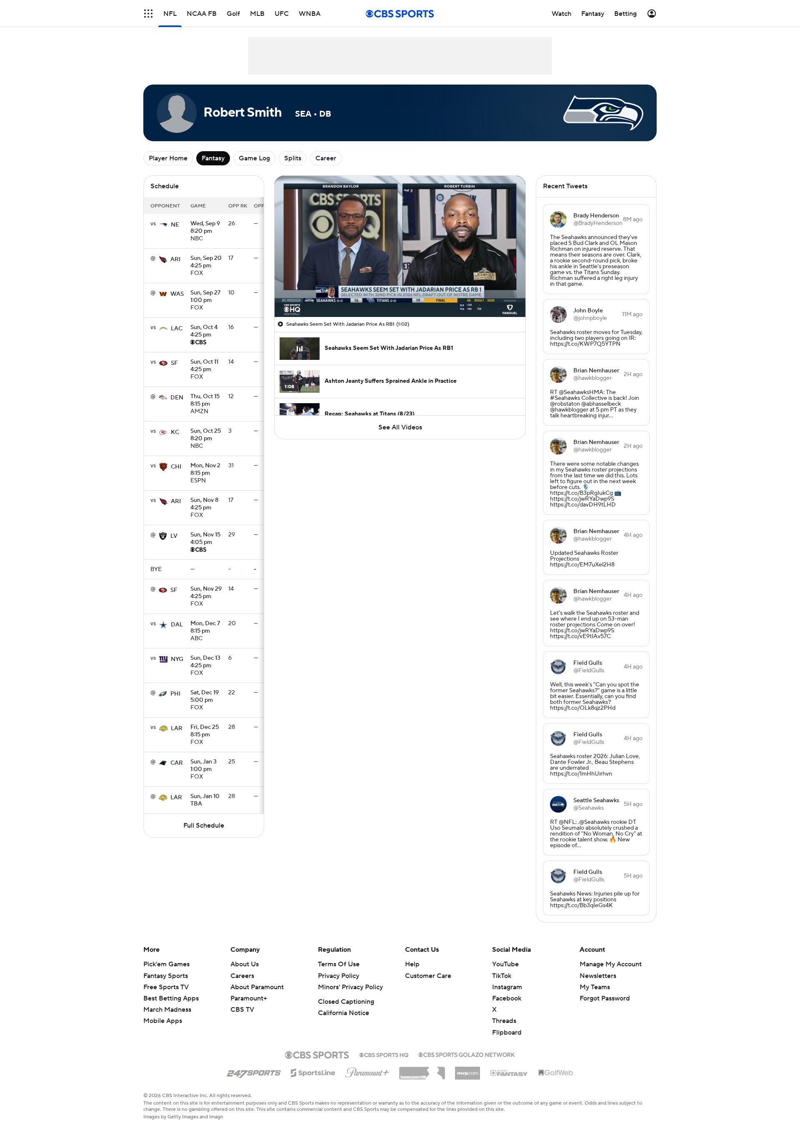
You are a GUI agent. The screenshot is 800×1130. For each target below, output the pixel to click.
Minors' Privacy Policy (350, 987)
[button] (148, 13)
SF (174, 363)
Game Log (254, 158)
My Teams (595, 987)
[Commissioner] (422, 1070)
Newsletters (598, 976)
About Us (244, 964)
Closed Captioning (346, 1002)
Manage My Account (611, 964)
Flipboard (507, 1032)
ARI (175, 259)
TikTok (501, 976)
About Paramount (257, 987)
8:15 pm (205, 401)
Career (325, 158)
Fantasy (213, 158)
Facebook (506, 998)
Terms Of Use (339, 964)
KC (175, 432)
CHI (176, 467)
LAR (176, 728)
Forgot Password (605, 998)
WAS (177, 294)
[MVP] (467, 1070)
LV (174, 536)
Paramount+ (248, 998)
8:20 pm (205, 228)
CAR (176, 763)
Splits (292, 158)
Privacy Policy (338, 976)
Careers (242, 976)
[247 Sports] (254, 1071)
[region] (400, 246)
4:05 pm (205, 539)
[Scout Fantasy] (509, 1072)
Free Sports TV (166, 987)
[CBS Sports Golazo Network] (466, 1054)
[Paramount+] (367, 1071)
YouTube (505, 964)
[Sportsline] (313, 1072)
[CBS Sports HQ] (383, 1054)
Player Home (168, 158)
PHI (175, 694)
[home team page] (163, 225)
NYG (177, 659)
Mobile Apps (162, 1021)
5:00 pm (204, 697)
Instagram (507, 987)
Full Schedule (203, 825)
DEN (176, 398)
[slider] (400, 292)
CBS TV (242, 1009)
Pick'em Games (166, 964)
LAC (176, 328)
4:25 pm (206, 262)
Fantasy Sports (165, 976)
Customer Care (428, 976)
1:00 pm (205, 297)
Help (412, 964)
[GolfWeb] (555, 1073)
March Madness (167, 1009)
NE (175, 225)
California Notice (343, 1013)
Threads (504, 1021)
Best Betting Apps (171, 998)
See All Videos (400, 427)
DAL (177, 625)
